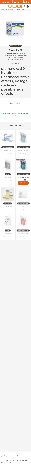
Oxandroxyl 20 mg (23, 150)
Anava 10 (23, 206)
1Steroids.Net (4, 456)
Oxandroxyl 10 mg (23, 177)
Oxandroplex (8, 233)
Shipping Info (24, 460)
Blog (10, 462)
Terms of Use (5, 460)
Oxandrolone (8, 206)
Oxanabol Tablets (23, 233)
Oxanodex (8, 177)
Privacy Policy (14, 460)
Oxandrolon (7, 150)
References (4, 462)
